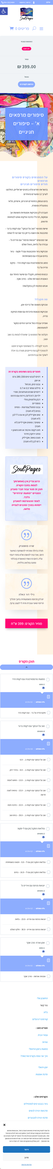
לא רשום (26, 49)
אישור (26, 1149)
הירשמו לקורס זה (26, 84)
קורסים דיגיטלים (40, 1019)
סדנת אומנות (42, 1074)
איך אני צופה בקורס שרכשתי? (34, 1056)
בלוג (46, 1012)
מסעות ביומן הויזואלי (38, 1049)
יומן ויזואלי (43, 1067)
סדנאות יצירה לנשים (38, 1110)
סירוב (26, 1157)
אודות (45, 1042)
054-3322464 (9, 2)
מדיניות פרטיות (26, 1164)
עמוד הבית (43, 1035)
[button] (4, 11)
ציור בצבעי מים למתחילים (36, 1103)
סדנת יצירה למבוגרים (38, 1117)
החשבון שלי (42, 998)
